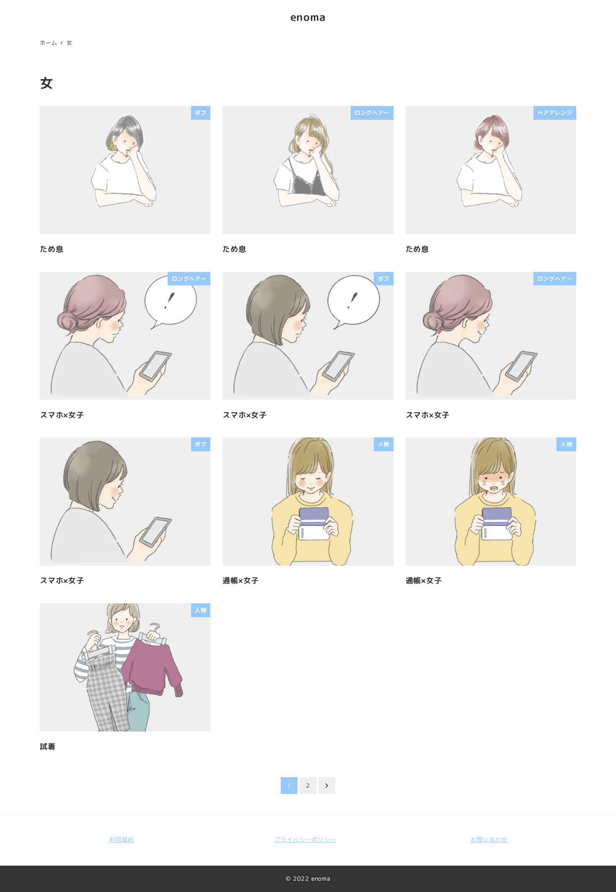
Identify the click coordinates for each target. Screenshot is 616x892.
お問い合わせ (488, 839)
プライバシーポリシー (305, 839)
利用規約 (121, 839)
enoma (308, 16)
